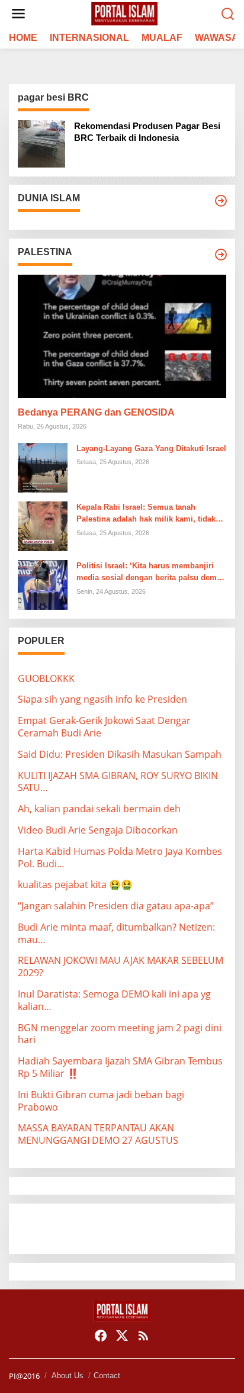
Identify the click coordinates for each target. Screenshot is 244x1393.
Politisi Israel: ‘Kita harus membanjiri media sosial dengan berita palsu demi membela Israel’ (147, 573)
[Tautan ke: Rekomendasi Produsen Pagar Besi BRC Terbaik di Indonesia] (41, 142)
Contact (107, 1375)
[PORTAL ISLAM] (124, 13)
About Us (68, 1375)
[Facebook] (100, 1335)
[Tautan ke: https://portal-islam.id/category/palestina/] (221, 254)
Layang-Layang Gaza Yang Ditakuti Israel (151, 448)
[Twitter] (122, 1335)
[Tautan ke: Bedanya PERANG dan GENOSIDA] (122, 336)
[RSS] (143, 1335)
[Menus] (18, 14)
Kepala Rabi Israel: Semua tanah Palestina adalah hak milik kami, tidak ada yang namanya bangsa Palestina (146, 514)
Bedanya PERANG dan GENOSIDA (96, 412)
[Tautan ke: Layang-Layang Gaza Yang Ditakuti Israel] (43, 466)
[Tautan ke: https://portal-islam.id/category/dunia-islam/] (221, 201)
